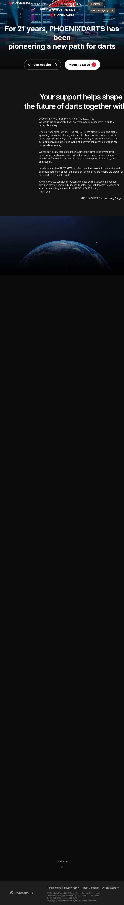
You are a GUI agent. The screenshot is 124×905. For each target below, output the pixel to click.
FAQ (32, 8)
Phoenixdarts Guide (69, 4)
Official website (49, 8)
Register (95, 4)
